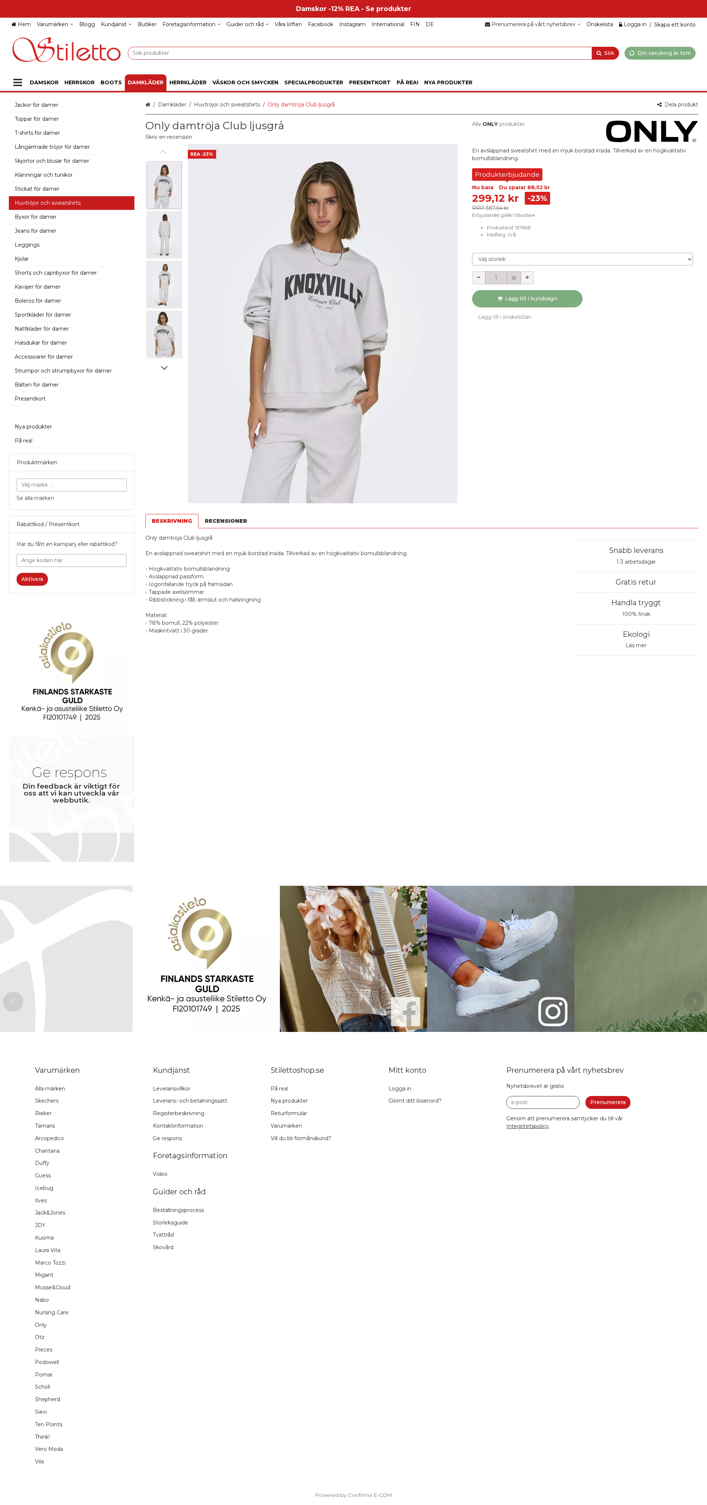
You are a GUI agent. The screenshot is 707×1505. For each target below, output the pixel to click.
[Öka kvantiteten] (527, 277)
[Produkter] (17, 82)
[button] (168, 137)
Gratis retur (636, 582)
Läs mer (636, 645)
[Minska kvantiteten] (478, 277)
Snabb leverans (636, 550)
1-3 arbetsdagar (636, 561)
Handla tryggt (636, 602)
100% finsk (636, 614)
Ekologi (636, 634)
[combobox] (373, 52)
